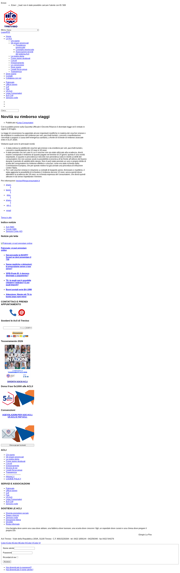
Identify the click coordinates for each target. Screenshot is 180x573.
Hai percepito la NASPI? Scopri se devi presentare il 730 (18, 257)
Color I (4, 543)
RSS (8, 32)
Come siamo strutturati (20, 58)
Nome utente (8, 548)
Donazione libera (13, 520)
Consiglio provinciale (25, 50)
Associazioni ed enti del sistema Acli (24, 53)
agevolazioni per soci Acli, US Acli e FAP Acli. (17, 416)
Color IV (23, 543)
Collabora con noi (13, 78)
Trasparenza (16, 72)
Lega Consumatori (14, 93)
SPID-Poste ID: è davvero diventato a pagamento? (17, 274)
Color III (16, 543)
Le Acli (9, 39)
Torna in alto (6, 218)
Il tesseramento (17, 63)
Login (3, 32)
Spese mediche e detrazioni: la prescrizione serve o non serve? (19, 266)
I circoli (14, 61)
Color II (10, 543)
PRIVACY (10, 477)
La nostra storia (17, 56)
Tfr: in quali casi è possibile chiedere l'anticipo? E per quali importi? (18, 282)
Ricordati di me (9, 557)
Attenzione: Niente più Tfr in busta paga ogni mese (19, 295)
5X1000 (9, 522)
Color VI (37, 543)
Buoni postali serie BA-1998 (19, 290)
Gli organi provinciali (20, 43)
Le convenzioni (17, 65)
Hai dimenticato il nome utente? (19, 570)
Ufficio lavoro (11, 84)
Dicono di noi (11, 468)
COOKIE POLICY (13, 479)
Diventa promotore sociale (17, 513)
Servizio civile (12, 98)
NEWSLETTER (9, 422)
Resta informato (13, 524)
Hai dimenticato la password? (19, 567)
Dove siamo (16, 67)
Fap (7, 89)
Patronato (10, 82)
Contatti (9, 76)
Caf (7, 87)
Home (8, 36)
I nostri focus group (19, 69)
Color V (30, 543)
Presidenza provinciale (21, 46)
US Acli (9, 91)
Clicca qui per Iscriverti (17, 445)
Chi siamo (15, 41)
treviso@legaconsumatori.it (28, 181)
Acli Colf (9, 95)
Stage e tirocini (12, 515)
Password (7, 553)
